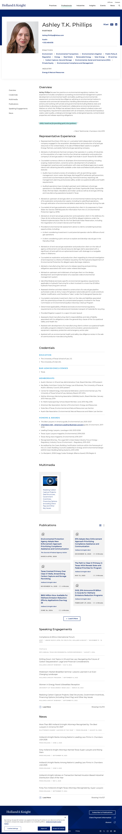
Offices (110, 2)
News (112, 5)
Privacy (78, 831)
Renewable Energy (83, 57)
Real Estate (68, 57)
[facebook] (111, 831)
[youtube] (115, 831)
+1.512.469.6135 (47, 43)
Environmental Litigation (92, 54)
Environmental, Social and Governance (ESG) (92, 60)
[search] (119, 5)
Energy (57, 57)
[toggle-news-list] (104, 525)
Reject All (44, 828)
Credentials (13, 95)
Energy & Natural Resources (53, 72)
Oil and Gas (112, 57)
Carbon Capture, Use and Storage (58, 60)
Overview (12, 90)
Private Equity (47, 63)
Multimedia (13, 99)
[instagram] (107, 831)
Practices (53, 5)
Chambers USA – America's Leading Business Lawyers (62, 425)
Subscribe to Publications (102, 812)
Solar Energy (100, 57)
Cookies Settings (12, 828)
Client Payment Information (100, 818)
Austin (44, 39)
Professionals (66, 5)
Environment (47, 54)
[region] (35, 823)
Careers (117, 2)
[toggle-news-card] (100, 525)
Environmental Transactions (67, 54)
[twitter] (104, 831)
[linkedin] (100, 831)
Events (103, 5)
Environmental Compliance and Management (75, 63)
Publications (13, 104)
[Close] (65, 817)
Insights (92, 5)
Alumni (108, 822)
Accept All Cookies (58, 828)
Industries (80, 5)
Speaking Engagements (18, 109)
